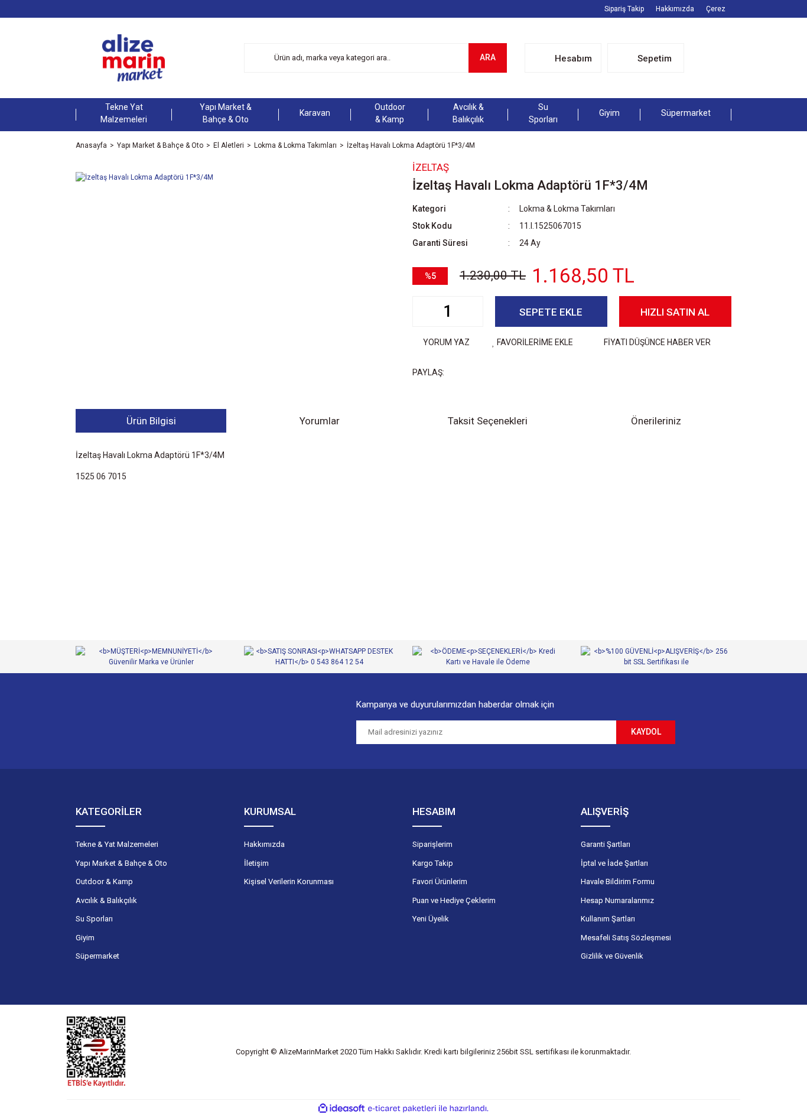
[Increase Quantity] (474, 311)
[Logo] (133, 58)
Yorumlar (320, 421)
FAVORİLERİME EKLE (535, 342)
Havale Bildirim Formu (618, 881)
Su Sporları (94, 918)
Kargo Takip (432, 863)
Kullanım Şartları (608, 918)
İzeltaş (430, 167)
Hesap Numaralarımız (617, 900)
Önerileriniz (656, 421)
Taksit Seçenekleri (488, 421)
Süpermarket (97, 956)
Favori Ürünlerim (439, 881)
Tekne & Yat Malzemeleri (117, 844)
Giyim (85, 937)
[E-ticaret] (402, 1108)
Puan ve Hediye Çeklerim (454, 900)
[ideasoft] (341, 1108)
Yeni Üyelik (430, 918)
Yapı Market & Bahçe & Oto (121, 863)
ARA (488, 57)
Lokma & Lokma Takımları (567, 208)
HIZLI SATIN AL (675, 312)
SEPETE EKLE (551, 312)
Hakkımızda (675, 9)
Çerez (715, 9)
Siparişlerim (432, 844)
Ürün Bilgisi (151, 421)
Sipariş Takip (624, 9)
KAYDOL (646, 731)
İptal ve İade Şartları (614, 863)
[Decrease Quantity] (422, 311)
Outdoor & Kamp (104, 881)
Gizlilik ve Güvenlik (612, 956)
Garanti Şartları (605, 844)
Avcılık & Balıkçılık (106, 900)
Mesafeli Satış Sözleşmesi (626, 937)
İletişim (256, 863)
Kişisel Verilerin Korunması (289, 881)
